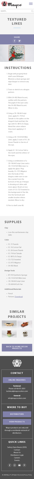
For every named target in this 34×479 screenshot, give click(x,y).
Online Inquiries (17, 380)
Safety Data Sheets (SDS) (17, 447)
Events (17, 460)
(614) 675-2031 (19, 389)
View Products (17, 422)
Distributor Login (17, 455)
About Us (17, 453)
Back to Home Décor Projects (17, 347)
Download (19, 297)
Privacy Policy (28, 475)
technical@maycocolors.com (17, 391)
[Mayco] (11, 5)
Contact (17, 450)
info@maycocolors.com (17, 398)
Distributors (17, 414)
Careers (17, 458)
